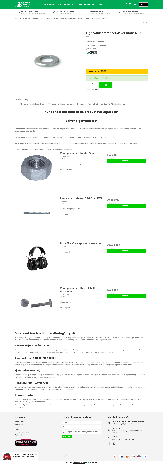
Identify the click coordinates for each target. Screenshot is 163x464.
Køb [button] (105, 85)
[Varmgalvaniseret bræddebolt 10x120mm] (36, 308)
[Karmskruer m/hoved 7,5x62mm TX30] (36, 218)
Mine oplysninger (21, 427)
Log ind (17, 429)
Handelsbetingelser (22, 432)
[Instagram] (114, 444)
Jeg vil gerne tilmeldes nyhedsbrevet (81, 432)
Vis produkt (126, 161)
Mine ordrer (19, 421)
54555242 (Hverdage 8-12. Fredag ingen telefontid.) (127, 431)
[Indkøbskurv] (130, 4)
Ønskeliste (19, 424)
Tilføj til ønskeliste (92, 89)
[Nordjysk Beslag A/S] (22, 4)
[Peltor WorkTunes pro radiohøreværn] (36, 263)
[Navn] (81, 422)
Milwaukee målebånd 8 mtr (23, 457)
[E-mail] (81, 427)
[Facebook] (109, 444)
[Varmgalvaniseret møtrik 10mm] (36, 173)
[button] (143, 22)
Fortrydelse (19, 435)
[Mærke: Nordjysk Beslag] (91, 55)
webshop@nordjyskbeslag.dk (123, 439)
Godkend (66, 436)
